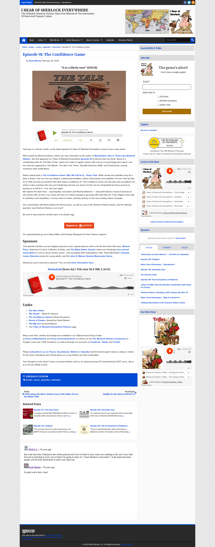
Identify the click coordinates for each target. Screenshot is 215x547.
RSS (193, 2)
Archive (185, 247)
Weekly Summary (168, 101)
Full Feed (163, 96)
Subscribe (110, 40)
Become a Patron (126, 40)
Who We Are (54, 40)
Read (31, 40)
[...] (69, 416)
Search (193, 40)
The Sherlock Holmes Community (108, 338)
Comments (167, 247)
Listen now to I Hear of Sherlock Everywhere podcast (167, 154)
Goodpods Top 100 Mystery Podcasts (167, 151)
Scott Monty (35, 61)
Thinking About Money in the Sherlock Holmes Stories (163, 303)
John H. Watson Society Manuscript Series (91, 256)
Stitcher (74, 352)
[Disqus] (79, 480)
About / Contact (93, 40)
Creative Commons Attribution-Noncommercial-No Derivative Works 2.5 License (42, 537)
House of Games (37, 320)
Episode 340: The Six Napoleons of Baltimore (159, 280)
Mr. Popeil (34, 314)
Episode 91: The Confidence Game (54, 54)
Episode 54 (86, 159)
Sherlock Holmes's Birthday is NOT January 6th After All (164, 293)
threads (189, 2)
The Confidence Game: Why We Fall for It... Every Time (70, 175)
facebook (185, 2)
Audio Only (164, 105)
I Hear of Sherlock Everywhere (54, 10)
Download (55, 269)
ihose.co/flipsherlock (35, 338)
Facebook (95, 342)
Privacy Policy (127, 544)
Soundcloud (63, 352)
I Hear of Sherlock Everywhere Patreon (52, 327)
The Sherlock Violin (149, 275)
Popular (149, 247)
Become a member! (149, 130)
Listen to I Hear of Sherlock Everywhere (166, 222)
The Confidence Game (40, 317)
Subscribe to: (149, 92)
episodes (45, 380)
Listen (40, 40)
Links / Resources (73, 40)
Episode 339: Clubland (150, 259)
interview (55, 380)
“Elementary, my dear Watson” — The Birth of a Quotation (165, 254)
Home (23, 40)
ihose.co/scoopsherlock (63, 338)
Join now (167, 111)
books (29, 380)
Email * (146, 81)
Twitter (105, 342)
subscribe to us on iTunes (43, 352)
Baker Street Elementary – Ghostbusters (158, 265)
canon (36, 380)
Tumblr (116, 342)
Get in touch (181, 238)
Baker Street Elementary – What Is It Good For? (160, 298)
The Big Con (35, 323)
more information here (82, 262)
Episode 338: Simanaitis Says (153, 270)
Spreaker (85, 352)
